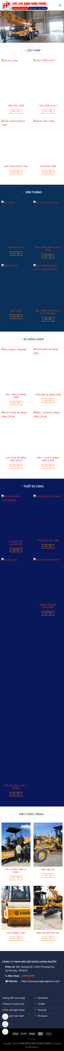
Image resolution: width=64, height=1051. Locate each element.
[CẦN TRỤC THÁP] (16, 81)
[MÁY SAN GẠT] (48, 845)
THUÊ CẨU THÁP (48, 166)
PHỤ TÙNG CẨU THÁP (48, 541)
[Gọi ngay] (5, 1032)
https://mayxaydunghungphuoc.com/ (40, 981)
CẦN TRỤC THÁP (16, 106)
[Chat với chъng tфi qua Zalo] (5, 1024)
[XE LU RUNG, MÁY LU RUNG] (16, 845)
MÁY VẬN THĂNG (16, 248)
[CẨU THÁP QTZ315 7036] (16, 141)
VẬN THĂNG (16, 311)
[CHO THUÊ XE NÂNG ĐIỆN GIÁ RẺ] (16, 433)
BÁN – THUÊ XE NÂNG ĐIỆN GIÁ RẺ (48, 459)
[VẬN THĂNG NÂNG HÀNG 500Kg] (48, 223)
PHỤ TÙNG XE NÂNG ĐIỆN (16, 396)
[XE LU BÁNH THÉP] (16, 908)
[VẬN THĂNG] (16, 286)
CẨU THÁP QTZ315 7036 (16, 166)
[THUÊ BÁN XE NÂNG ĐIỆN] (48, 370)
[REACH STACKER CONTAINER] (48, 580)
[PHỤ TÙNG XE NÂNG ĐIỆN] (16, 370)
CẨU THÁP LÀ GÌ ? (48, 106)
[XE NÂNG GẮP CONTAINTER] (16, 517)
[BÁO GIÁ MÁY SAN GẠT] (48, 908)
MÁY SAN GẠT (48, 870)
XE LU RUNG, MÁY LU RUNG (16, 871)
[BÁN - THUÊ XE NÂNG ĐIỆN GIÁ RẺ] (48, 433)
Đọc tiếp (16, 111)
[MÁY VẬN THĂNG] (16, 223)
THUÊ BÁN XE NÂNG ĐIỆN (48, 395)
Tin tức (32, 1039)
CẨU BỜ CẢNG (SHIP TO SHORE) (16, 787)
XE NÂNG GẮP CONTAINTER (16, 543)
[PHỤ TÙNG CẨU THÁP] (48, 516)
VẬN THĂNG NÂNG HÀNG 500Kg (48, 249)
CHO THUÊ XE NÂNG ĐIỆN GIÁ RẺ (16, 459)
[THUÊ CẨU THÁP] (48, 141)
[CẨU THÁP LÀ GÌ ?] (48, 81)
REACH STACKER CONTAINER (48, 606)
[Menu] (60, 5)
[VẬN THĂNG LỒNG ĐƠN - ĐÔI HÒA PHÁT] (48, 286)
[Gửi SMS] (5, 1017)
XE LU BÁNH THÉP (16, 933)
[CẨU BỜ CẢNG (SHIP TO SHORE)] (16, 670)
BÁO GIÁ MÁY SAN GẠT (48, 933)
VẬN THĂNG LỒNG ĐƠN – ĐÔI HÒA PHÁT (48, 312)
